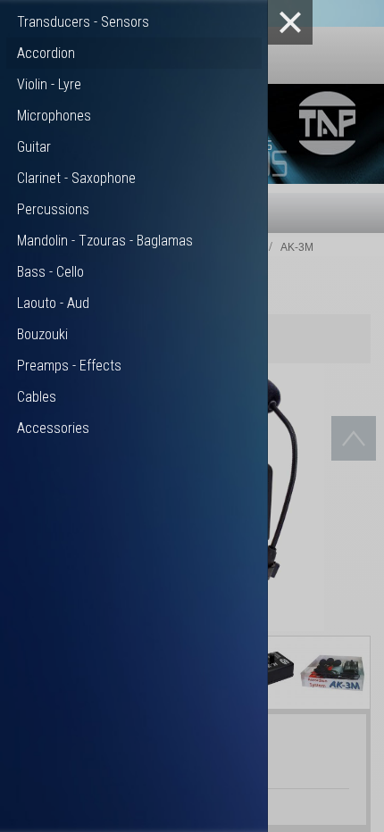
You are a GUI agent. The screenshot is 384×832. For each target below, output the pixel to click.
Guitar (34, 146)
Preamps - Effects (69, 365)
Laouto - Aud (53, 303)
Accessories (53, 428)
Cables (36, 396)
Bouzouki (42, 334)
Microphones (54, 115)
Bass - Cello (50, 271)
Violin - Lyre (49, 84)
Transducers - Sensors (83, 21)
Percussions (53, 209)
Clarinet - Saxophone (76, 178)
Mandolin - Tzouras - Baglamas (105, 240)
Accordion (46, 53)
